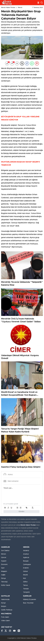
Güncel (3, 557)
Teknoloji (4, 582)
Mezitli (25, 575)
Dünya (3, 578)
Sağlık (3, 575)
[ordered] (17, 507)
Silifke (25, 582)
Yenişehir (26, 592)
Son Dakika (5, 550)
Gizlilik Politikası (6, 610)
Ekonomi (4, 564)
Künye (3, 603)
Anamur (26, 554)
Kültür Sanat (5, 585)
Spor (3, 568)
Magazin (4, 571)
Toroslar (26, 589)
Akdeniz (26, 550)
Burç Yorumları (28, 603)
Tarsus (25, 585)
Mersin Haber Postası (8, 7)
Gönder (21, 511)
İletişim (3, 606)
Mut (24, 578)
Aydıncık (26, 557)
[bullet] (20, 507)
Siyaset (3, 561)
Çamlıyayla (27, 564)
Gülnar (25, 571)
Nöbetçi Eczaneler (29, 599)
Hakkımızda (5, 599)
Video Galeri (5, 620)
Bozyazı (26, 561)
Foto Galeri (5, 617)
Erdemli (26, 568)
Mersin (20, 7)
